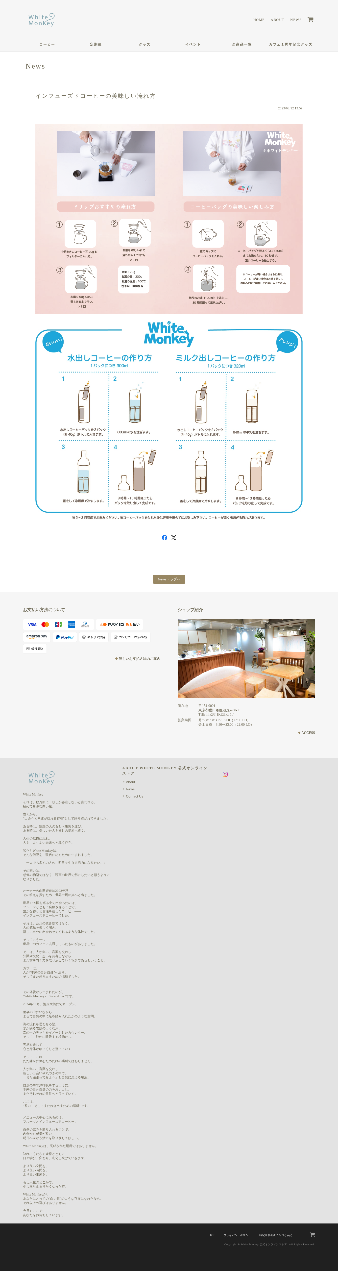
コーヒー (47, 44)
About (277, 20)
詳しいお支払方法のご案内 (139, 659)
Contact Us (134, 796)
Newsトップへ (169, 579)
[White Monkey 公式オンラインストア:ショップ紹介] (246, 658)
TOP (212, 1235)
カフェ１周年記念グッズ (291, 44)
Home (259, 20)
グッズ (145, 44)
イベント (193, 44)
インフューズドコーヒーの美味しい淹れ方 (95, 96)
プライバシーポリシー (237, 1235)
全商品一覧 (242, 44)
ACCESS (308, 733)
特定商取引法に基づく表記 (275, 1235)
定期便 (96, 44)
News (296, 20)
